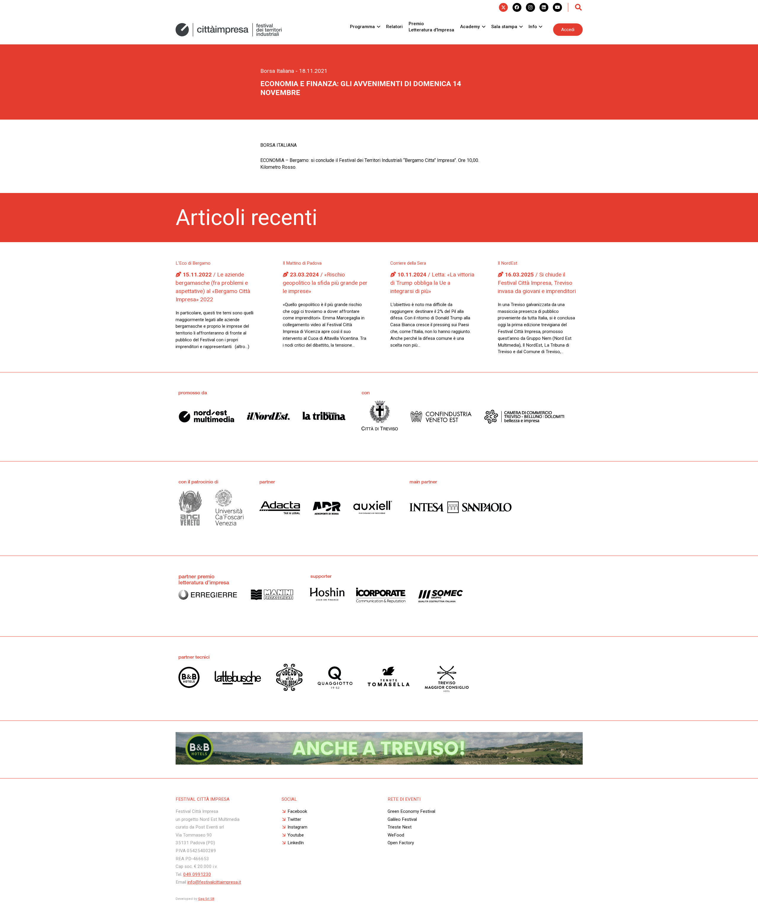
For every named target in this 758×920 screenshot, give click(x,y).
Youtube (296, 835)
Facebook (297, 811)
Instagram (297, 827)
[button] (578, 7)
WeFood (396, 835)
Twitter (294, 819)
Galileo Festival (402, 819)
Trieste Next (400, 827)
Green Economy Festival (411, 811)
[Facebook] (517, 7)
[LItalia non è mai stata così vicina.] (379, 762)
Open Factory (401, 842)
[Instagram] (530, 7)
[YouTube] (557, 7)
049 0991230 (197, 874)
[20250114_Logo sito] (229, 29)
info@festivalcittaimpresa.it (214, 882)
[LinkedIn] (543, 7)
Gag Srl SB (206, 899)
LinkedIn (296, 842)
